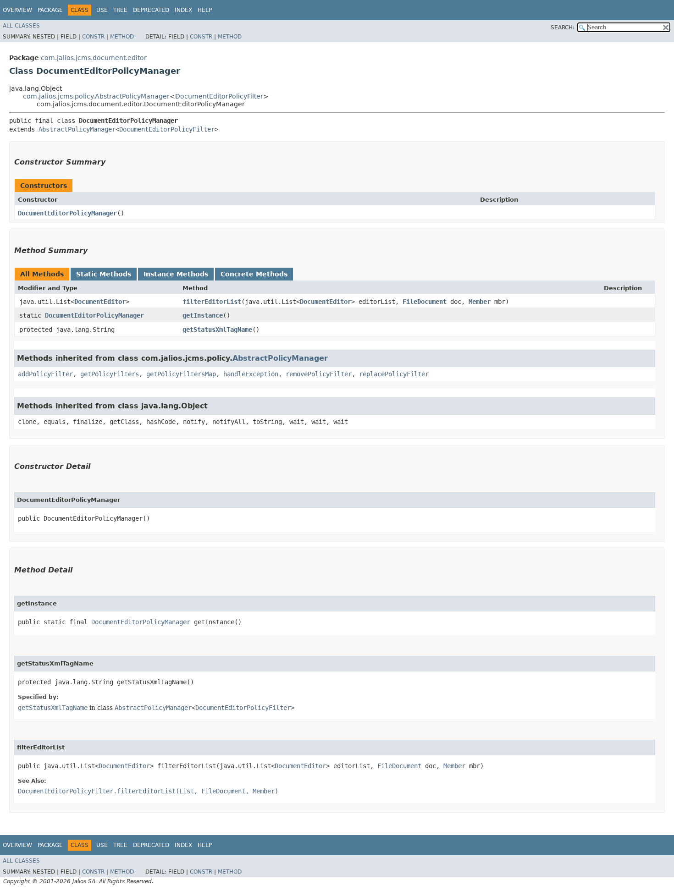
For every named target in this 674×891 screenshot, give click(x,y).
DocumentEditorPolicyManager (67, 213)
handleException (250, 374)
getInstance (202, 315)
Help (205, 10)
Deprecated (151, 10)
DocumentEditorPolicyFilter (219, 96)
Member (480, 301)
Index (183, 10)
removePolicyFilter (319, 374)
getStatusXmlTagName (217, 329)
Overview (17, 10)
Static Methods (103, 274)
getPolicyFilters (109, 374)
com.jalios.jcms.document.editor (94, 57)
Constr (93, 36)
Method (122, 36)
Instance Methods (176, 274)
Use (102, 10)
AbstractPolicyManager (77, 129)
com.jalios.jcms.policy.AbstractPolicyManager (96, 96)
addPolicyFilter (45, 374)
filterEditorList (211, 301)
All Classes (21, 25)
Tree (120, 10)
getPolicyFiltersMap (181, 374)
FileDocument (425, 301)
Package (50, 10)
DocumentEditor (100, 301)
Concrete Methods (254, 274)
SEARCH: (563, 27)
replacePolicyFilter (394, 374)
